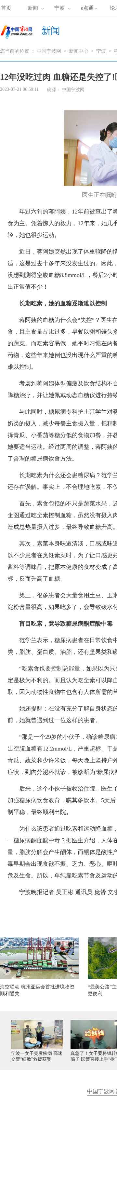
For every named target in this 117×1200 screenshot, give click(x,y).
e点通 (87, 8)
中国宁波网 (49, 51)
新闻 (33, 8)
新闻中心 (78, 51)
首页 (6, 8)
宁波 (59, 8)
